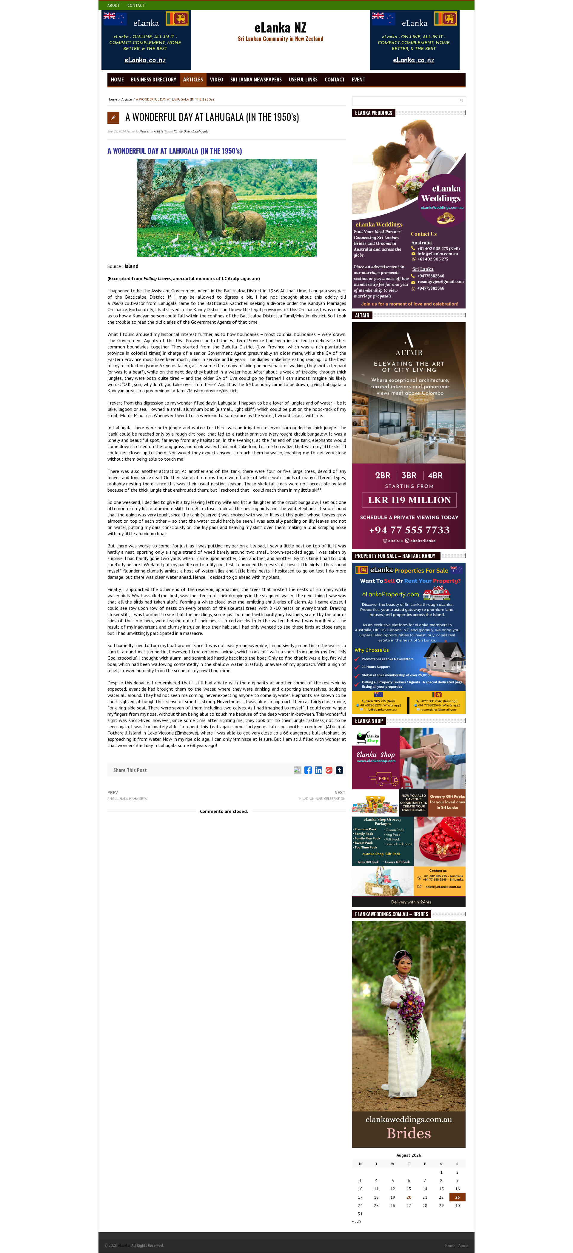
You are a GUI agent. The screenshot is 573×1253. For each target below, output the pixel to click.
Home (117, 79)
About (113, 5)
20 (408, 1197)
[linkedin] (318, 770)
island (131, 266)
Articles (193, 79)
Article (126, 99)
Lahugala (202, 131)
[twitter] (297, 770)
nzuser (144, 131)
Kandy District (184, 131)
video (216, 79)
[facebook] (308, 770)
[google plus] (329, 770)
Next (322, 795)
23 (457, 1197)
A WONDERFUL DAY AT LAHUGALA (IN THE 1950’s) (212, 116)
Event (358, 79)
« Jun (356, 1221)
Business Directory (153, 79)
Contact (136, 5)
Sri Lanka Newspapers (256, 79)
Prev (127, 795)
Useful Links (303, 79)
